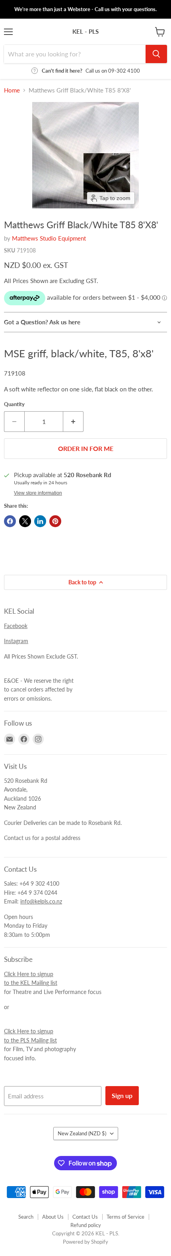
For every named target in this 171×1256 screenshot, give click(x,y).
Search (25, 1217)
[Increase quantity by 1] (73, 421)
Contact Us (85, 1217)
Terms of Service (125, 1217)
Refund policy (85, 1225)
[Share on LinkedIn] (40, 521)
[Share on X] (25, 521)
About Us (53, 1217)
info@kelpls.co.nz (41, 901)
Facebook (15, 625)
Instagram (16, 641)
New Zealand (82, 1133)
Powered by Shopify (85, 1242)
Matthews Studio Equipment (49, 238)
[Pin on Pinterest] (55, 521)
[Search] (156, 54)
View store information (38, 493)
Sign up (122, 1095)
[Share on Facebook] (10, 521)
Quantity (14, 404)
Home (12, 90)
